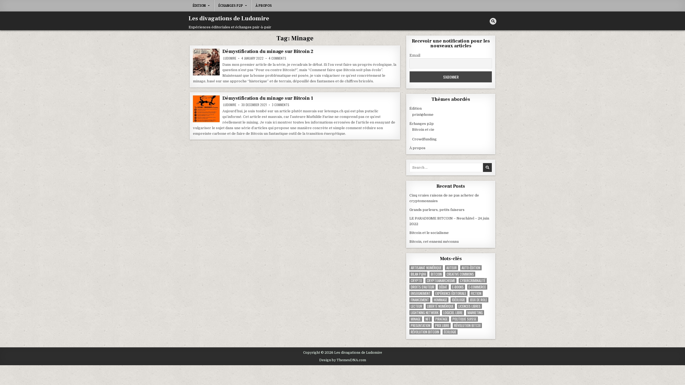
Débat (443, 287)
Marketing (475, 312)
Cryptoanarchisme (441, 280)
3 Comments (280, 104)
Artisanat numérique (426, 267)
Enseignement (421, 293)
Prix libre (442, 325)
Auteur (451, 267)
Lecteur (416, 306)
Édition (199, 5)
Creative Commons (460, 274)
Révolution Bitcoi (467, 325)
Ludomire (229, 58)
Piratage (441, 319)
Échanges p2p (230, 5)
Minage (416, 319)
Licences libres (469, 306)
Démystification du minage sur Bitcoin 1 (267, 98)
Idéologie (458, 299)
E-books (458, 287)
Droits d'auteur (422, 287)
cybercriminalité (472, 280)
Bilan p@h (418, 274)
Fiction (476, 293)
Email (414, 55)
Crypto (416, 280)
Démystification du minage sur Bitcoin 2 (267, 51)
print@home (422, 115)
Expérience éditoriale (450, 293)
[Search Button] (493, 21)
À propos (264, 5)
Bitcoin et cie (423, 130)
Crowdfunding (424, 139)
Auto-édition (471, 267)
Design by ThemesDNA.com (342, 360)
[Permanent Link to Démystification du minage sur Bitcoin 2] (206, 62)
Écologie (450, 331)
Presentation (420, 325)
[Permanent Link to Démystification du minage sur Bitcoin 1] (206, 108)
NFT (428, 319)
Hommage (440, 299)
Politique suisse (464, 319)
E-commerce (477, 287)
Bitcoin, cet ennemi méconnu (434, 242)
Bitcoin (436, 274)
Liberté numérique (440, 306)
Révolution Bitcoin (425, 331)
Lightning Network (425, 312)
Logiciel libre (453, 312)
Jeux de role (478, 299)
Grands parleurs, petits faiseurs (437, 210)
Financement (420, 299)
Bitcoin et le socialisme (429, 233)
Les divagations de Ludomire (229, 18)
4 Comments (277, 58)
